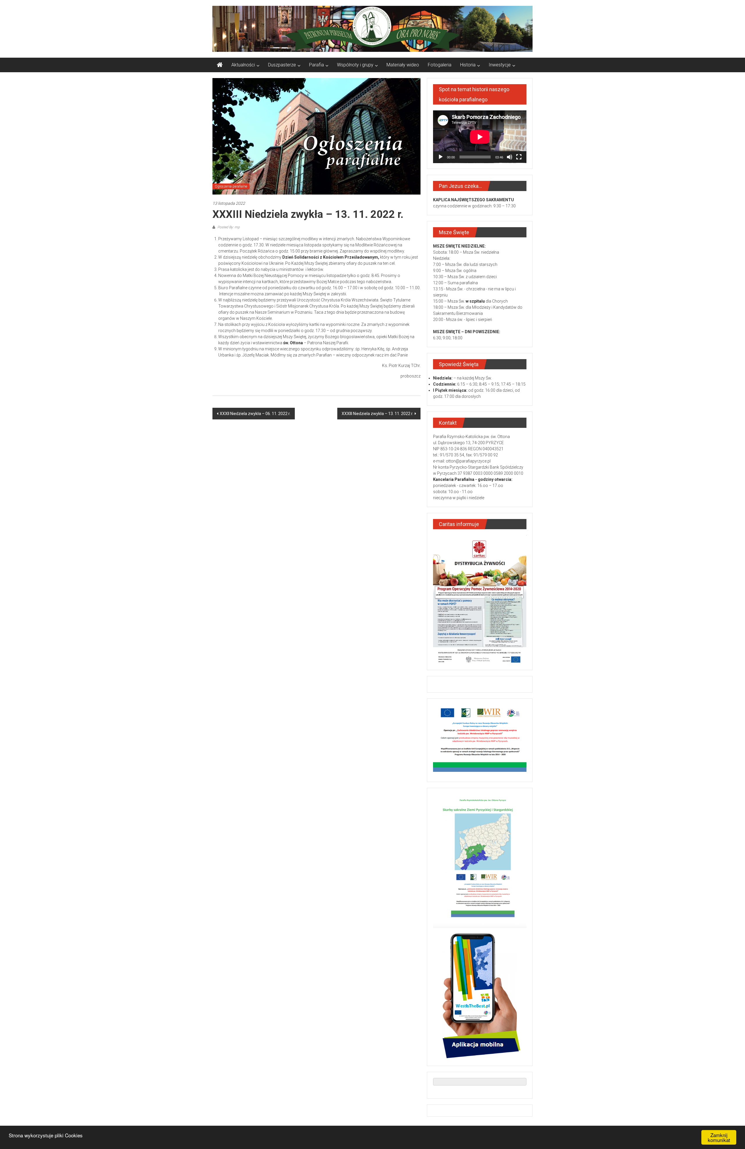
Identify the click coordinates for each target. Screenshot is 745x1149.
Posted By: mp (228, 227)
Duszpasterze (282, 65)
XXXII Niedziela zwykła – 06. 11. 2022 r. (255, 413)
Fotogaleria (439, 65)
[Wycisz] (509, 157)
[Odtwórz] (441, 157)
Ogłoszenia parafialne (231, 186)
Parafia (316, 65)
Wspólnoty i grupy (355, 65)
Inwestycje (500, 65)
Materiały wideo (402, 65)
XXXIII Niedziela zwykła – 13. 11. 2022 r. (377, 413)
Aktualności (243, 65)
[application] (479, 136)
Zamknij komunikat (719, 1137)
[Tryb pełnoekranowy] (519, 157)
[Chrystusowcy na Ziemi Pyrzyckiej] (219, 65)
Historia (468, 65)
